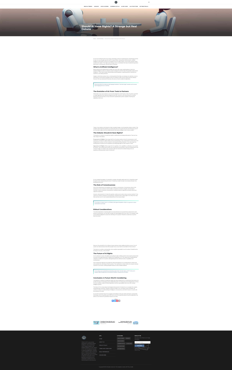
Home (94, 38)
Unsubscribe (102, 355)
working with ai (114, 6)
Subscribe (139, 345)
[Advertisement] (116, 48)
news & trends (88, 6)
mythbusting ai (144, 6)
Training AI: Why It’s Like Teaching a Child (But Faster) (125, 322)
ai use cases (124, 6)
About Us (101, 342)
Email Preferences (104, 351)
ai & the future (134, 6)
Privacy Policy (103, 345)
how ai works (105, 6)
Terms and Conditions (105, 348)
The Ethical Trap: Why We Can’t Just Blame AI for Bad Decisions (107, 322)
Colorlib (131, 366)
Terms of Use (137, 350)
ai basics (96, 6)
